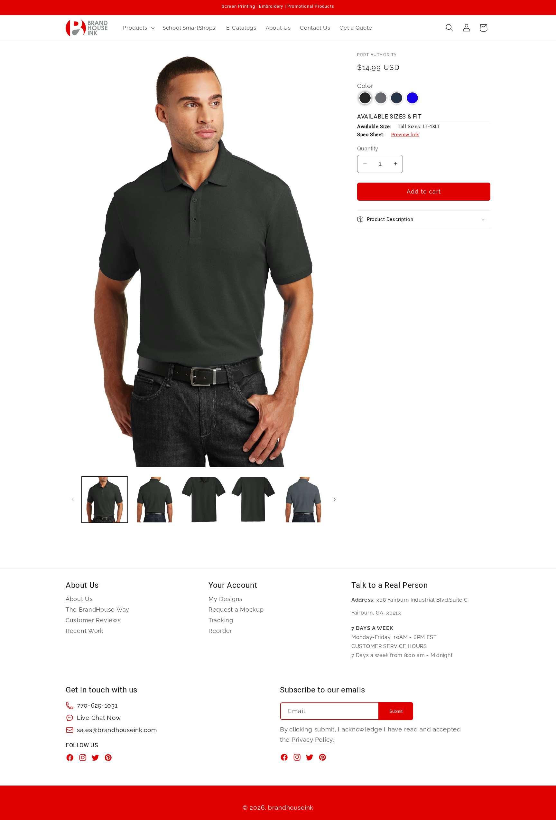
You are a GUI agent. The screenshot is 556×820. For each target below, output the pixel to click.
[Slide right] (335, 499)
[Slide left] (73, 499)
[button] (138, 28)
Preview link (405, 134)
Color (365, 85)
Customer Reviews (93, 620)
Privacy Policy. (313, 739)
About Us (79, 599)
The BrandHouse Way (97, 609)
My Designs (225, 599)
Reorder (220, 630)
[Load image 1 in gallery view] (104, 499)
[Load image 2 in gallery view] (154, 499)
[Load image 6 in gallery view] (303, 499)
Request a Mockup (236, 609)
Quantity (367, 149)
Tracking (220, 620)
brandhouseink (290, 807)
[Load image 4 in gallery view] (253, 499)
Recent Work (85, 630)
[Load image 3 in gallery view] (204, 499)
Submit (396, 711)
